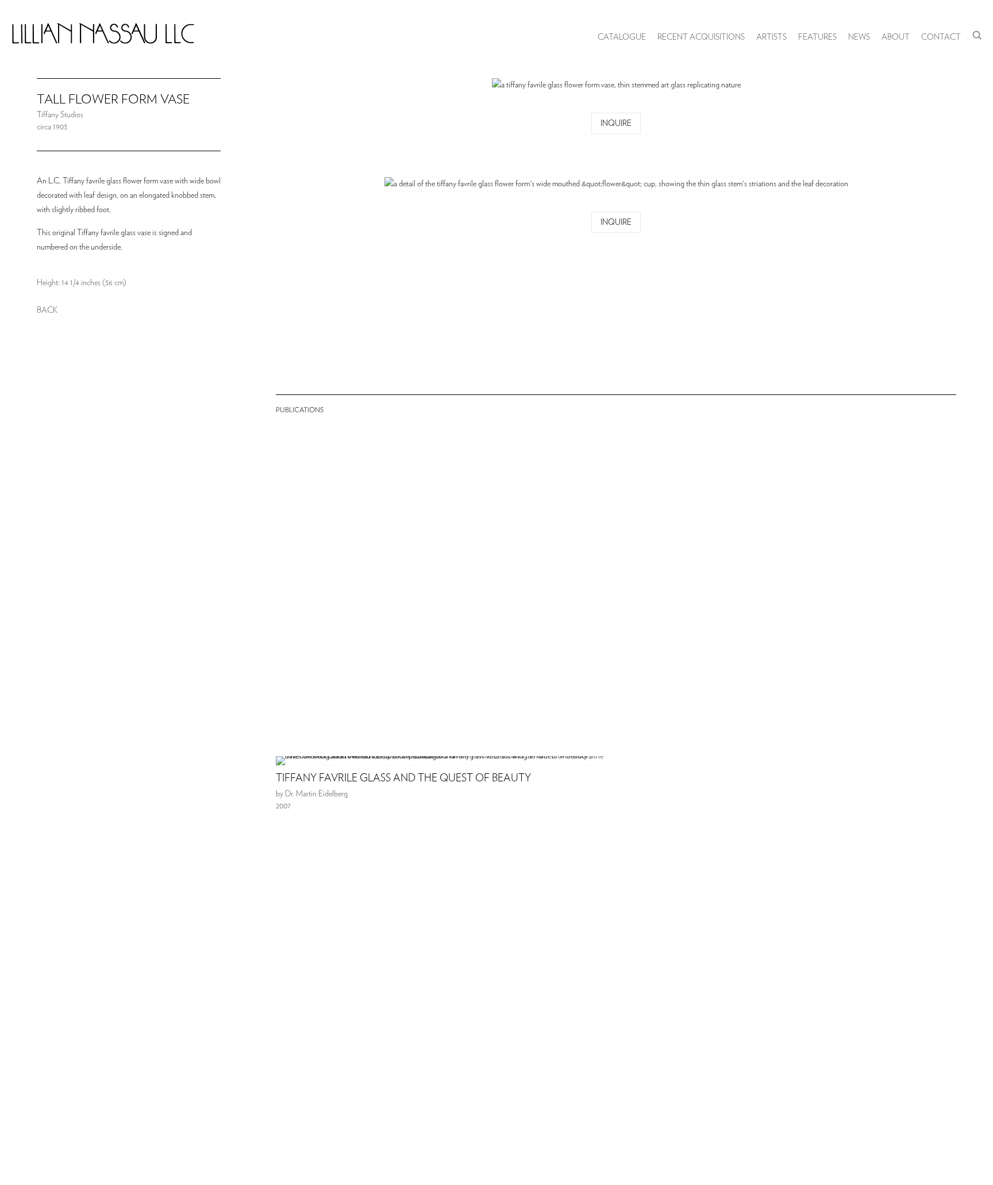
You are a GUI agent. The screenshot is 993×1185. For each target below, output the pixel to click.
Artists (771, 37)
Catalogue (622, 37)
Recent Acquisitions (701, 37)
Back (47, 310)
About (896, 37)
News (859, 37)
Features (817, 37)
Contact (941, 37)
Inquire (616, 124)
